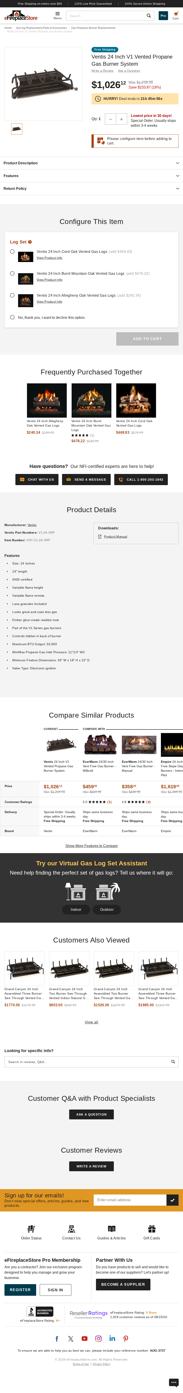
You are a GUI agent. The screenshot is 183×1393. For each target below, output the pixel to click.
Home (8, 28)
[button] (86, 479)
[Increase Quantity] (121, 119)
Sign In (55, 1290)
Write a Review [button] (103, 70)
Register (20, 1290)
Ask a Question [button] (129, 70)
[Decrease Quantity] (110, 119)
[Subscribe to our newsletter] (172, 1200)
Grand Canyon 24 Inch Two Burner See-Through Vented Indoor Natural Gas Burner (69, 993)
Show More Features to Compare (91, 846)
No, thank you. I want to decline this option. (51, 317)
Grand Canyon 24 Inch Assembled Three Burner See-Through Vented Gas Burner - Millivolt (23, 993)
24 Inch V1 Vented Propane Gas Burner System (58, 766)
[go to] (47, 400)
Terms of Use (81, 1364)
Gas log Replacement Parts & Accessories (41, 28)
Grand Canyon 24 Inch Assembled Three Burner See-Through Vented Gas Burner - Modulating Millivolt (157, 993)
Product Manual (115, 536)
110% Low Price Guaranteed (93, 3)
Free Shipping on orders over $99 (40, 3)
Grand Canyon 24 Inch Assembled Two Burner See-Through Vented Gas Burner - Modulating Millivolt (113, 993)
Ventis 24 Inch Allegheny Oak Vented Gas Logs (45, 423)
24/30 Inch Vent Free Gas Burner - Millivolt (99, 766)
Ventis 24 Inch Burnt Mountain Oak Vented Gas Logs (91, 425)
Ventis (32, 525)
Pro (163, 15)
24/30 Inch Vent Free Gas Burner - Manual (138, 766)
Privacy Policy (101, 1364)
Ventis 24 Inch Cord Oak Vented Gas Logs (134, 423)
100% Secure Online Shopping (145, 3)
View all (91, 1022)
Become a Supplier (123, 1284)
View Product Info (49, 258)
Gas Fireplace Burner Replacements (93, 28)
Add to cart (147, 339)
